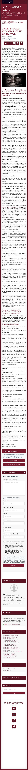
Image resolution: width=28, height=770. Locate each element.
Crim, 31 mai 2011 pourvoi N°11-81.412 (11, 313)
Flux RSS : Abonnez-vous (11, 677)
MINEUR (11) (7, 650)
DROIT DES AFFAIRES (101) (11, 640)
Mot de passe (7, 527)
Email (5, 513)
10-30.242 (12, 207)
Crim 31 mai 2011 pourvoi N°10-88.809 (11, 309)
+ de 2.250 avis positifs (10, 669)
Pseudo (5, 501)
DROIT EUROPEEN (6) (10, 654)
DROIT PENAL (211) (9, 638)
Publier (13, 565)
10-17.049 (17, 207)
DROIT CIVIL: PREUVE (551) (11, 637)
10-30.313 (7, 207)
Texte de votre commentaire (10, 479)
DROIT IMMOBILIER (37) (10, 646)
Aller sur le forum (13, 460)
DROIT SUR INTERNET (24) (11, 647)
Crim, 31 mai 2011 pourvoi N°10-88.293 (11, 312)
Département (7, 520)
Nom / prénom (7, 507)
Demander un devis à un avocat (13, 464)
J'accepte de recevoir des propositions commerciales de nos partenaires (14, 542)
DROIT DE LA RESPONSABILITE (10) (13, 651)
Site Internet (7, 670)
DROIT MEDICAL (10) (9, 653)
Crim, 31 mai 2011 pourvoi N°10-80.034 (11, 310)
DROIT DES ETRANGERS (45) (11, 643)
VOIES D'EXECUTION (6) (10, 656)
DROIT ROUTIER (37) (9, 644)
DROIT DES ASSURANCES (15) (11, 648)
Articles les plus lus (9, 657)
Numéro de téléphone (10, 534)
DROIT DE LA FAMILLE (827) (11, 635)
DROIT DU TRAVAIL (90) (10, 641)
